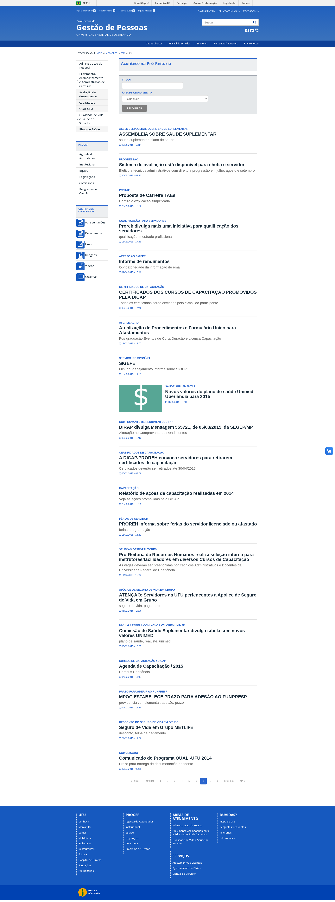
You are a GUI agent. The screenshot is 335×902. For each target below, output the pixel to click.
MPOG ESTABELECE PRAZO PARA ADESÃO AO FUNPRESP (183, 696)
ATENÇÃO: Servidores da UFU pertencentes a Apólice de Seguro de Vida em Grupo (187, 597)
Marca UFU (85, 827)
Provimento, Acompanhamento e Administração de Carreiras (92, 80)
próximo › (229, 781)
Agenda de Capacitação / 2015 (151, 666)
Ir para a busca (126, 10)
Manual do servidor (179, 43)
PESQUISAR (134, 108)
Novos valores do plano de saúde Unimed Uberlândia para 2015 (209, 394)
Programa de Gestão (88, 191)
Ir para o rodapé (146, 10)
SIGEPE (127, 363)
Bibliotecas (85, 843)
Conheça (84, 821)
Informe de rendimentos (144, 261)
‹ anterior (149, 781)
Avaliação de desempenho (88, 94)
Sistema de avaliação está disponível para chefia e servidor (181, 164)
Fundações (85, 865)
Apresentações (95, 222)
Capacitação (87, 102)
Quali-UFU (86, 109)
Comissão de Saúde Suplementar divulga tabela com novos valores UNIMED (182, 633)
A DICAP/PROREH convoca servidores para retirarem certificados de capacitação (175, 460)
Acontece (111, 53)
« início (135, 781)
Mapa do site (227, 821)
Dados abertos (154, 43)
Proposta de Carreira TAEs (147, 195)
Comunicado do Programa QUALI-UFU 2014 (165, 758)
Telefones (202, 43)
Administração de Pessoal (90, 65)
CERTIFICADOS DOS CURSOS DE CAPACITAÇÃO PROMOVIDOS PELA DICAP (188, 295)
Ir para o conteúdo (85, 10)
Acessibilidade (206, 10)
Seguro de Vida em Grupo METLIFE (156, 727)
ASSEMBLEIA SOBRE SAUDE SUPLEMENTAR (168, 134)
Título (126, 79)
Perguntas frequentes (226, 43)
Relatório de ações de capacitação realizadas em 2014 (176, 493)
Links (88, 244)
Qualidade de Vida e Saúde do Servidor (91, 119)
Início (99, 53)
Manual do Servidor (184, 873)
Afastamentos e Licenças (187, 862)
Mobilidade (85, 838)
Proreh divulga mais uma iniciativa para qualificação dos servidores (178, 228)
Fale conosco (251, 43)
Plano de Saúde (89, 129)
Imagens (91, 255)
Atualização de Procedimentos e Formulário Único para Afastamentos (177, 330)
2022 (123, 53)
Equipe (83, 170)
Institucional (87, 164)
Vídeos (89, 265)
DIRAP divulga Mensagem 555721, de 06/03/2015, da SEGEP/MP (186, 427)
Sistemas (91, 276)
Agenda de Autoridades (87, 156)
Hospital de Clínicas (90, 860)
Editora (83, 854)
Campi (82, 832)
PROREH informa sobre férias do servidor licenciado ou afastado (188, 523)
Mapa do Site (251, 10)
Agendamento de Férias (187, 868)
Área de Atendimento (137, 92)
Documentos (93, 233)
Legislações (87, 177)
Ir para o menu (107, 10)
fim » (242, 781)
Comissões (86, 183)
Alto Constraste (229, 10)
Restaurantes (87, 849)
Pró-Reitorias (86, 871)
